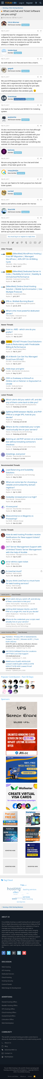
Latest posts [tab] (5, 594)
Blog (6, 1046)
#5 (41, 126)
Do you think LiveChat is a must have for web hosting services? (23, 582)
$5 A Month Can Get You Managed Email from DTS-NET (21, 358)
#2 (41, 59)
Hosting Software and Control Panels (24, 447)
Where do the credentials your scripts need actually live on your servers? (23, 428)
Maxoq (8, 432)
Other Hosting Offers (20, 264)
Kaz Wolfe (9, 521)
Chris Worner (7, 18)
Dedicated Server (21, 316)
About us (23, 1076)
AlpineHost (9, 475)
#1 (41, 31)
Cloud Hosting (7, 977)
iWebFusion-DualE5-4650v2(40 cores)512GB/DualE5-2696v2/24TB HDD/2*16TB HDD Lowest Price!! (20, 663)
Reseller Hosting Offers (9, 1005)
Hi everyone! (12, 506)
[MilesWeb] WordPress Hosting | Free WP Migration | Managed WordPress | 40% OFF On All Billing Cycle (24, 257)
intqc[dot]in (13, 170)
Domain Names (17, 490)
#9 (41, 218)
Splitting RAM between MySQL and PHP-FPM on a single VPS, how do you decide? (24, 414)
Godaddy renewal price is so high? (21, 497)
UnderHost (12, 50)
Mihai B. (8, 540)
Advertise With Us (11, 1050)
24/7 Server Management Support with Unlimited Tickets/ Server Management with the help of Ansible (24, 549)
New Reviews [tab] (22, 632)
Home (30, 1076)
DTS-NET (9, 349)
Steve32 (8, 447)
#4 (41, 105)
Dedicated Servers (8, 974)
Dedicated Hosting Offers (21, 279)
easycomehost (10, 555)
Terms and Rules (13, 1076)
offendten (9, 456)
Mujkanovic (9, 334)
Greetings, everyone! (15, 454)
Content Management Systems (25, 304)
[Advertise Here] (10, 850)
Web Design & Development (11, 988)
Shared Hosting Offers (9, 1002)
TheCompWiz (10, 304)
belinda (11, 150)
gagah (10, 68)
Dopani (8, 490)
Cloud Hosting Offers (19, 349)
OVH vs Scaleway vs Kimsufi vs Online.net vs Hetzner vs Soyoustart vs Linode (23, 381)
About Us (8, 1043)
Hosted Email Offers (19, 294)
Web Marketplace (8, 1023)
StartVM (11, 209)
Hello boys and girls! (15, 368)
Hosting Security (7, 981)
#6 (41, 158)
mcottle (8, 371)
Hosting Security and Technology (21, 432)
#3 (41, 77)
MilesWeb (9, 264)
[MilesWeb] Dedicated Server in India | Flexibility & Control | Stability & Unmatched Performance (23, 274)
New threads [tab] (16, 594)
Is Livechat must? (14, 571)
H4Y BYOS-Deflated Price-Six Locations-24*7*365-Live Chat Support (21, 652)
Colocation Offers (8, 1019)
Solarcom (9, 509)
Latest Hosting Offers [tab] (8, 632)
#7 (41, 179)
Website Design (18, 521)
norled (11, 191)
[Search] (40, 3)
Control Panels (7, 984)
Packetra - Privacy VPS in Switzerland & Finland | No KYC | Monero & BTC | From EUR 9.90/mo (22, 639)
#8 (41, 200)
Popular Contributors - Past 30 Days (17, 676)
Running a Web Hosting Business (25, 405)
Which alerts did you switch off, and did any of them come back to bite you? (23, 401)
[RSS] (34, 1076)
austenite (12, 117)
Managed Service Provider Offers (26, 555)
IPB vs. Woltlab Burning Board (19, 301)
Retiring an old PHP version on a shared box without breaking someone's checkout (24, 442)
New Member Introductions (20, 371)
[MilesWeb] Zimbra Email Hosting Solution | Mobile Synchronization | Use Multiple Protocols (24, 289)
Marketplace (9, 1057)
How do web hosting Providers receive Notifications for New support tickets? (23, 536)
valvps (8, 564)
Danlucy (8, 586)
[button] (2, 3)
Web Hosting (18, 334)
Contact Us (8, 1053)
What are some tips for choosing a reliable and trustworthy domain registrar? (21, 485)
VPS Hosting (18, 420)
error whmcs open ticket (17, 561)
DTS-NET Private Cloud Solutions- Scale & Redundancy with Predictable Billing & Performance (24, 344)
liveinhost (12, 96)
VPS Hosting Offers (8, 1009)
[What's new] (36, 3)
